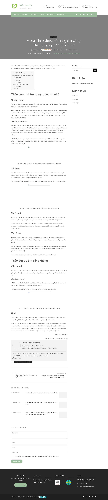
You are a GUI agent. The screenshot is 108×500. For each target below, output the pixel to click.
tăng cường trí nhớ (27, 362)
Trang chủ (16, 14)
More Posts (17, 358)
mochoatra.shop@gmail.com (69, 7)
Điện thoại (25, 348)
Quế (17, 88)
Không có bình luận (72, 50)
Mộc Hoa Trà (25, 5)
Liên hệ (42, 14)
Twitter (54, 348)
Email (31, 348)
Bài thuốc (25, 14)
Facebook (37, 348)
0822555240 (83, 483)
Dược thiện (75, 103)
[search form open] (94, 14)
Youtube (43, 348)
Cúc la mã (18, 86)
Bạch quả (18, 80)
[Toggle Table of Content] (31, 73)
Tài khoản (50, 14)
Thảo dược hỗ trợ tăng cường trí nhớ (23, 75)
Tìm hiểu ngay (20, 485)
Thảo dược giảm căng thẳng (20, 84)
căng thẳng (17, 362)
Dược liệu (75, 99)
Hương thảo (18, 77)
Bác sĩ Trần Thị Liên (37, 50)
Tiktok (49, 348)
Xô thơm (18, 79)
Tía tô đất (18, 82)
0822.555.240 (50, 7)
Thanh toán (60, 14)
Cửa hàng (34, 14)
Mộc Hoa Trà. (24, 497)
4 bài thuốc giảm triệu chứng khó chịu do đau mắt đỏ (41, 393)
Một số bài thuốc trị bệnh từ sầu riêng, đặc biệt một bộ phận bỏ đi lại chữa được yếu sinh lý (41, 413)
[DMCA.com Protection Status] (42, 497)
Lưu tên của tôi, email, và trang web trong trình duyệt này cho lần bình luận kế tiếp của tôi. (36, 456)
